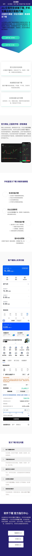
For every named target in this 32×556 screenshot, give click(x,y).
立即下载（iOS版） (10, 45)
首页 (4, 4)
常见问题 (28, 4)
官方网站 (10, 4)
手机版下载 (22, 4)
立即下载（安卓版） (11, 37)
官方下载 (16, 4)
